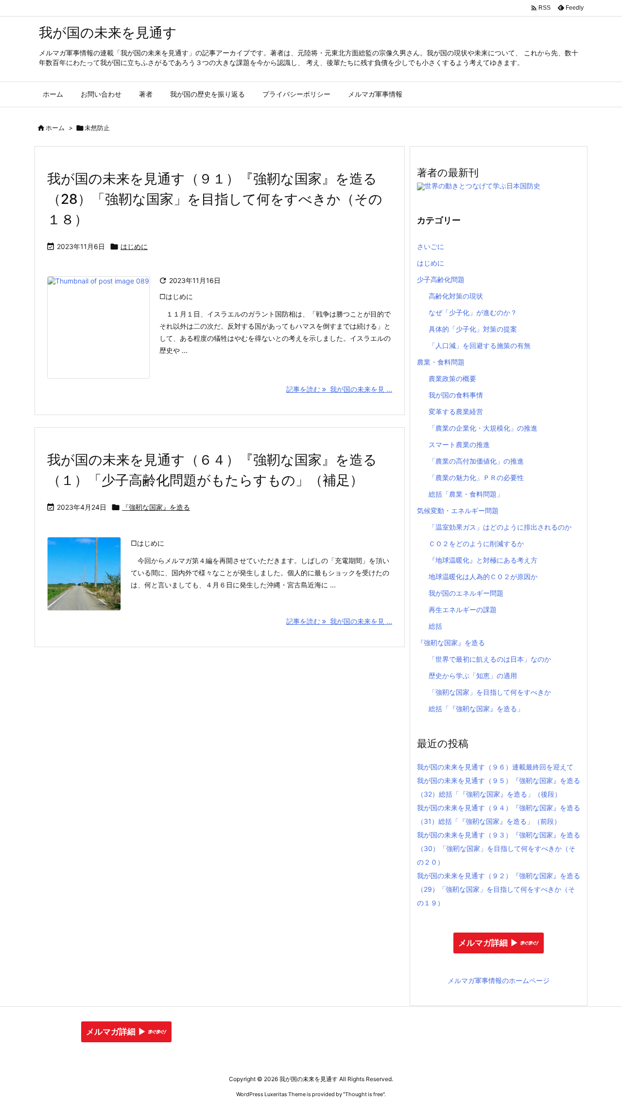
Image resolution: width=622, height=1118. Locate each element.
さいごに (430, 246)
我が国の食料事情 (456, 395)
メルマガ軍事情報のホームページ (499, 980)
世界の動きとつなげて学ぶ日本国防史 (482, 186)
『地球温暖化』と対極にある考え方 (483, 560)
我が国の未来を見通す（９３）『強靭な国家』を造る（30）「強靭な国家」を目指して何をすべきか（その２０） (498, 848)
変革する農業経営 (456, 411)
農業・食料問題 (441, 362)
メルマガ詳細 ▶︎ (488, 943)
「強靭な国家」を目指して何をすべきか (490, 692)
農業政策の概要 (452, 378)
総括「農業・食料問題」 (466, 494)
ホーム (55, 128)
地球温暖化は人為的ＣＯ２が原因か (483, 576)
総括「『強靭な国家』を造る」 (476, 708)
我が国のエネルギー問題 (466, 593)
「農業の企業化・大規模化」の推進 (483, 428)
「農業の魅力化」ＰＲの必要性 (476, 477)
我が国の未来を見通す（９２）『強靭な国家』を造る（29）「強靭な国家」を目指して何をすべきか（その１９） (498, 889)
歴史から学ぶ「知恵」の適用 (473, 675)
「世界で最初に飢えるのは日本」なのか (490, 659)
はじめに (134, 246)
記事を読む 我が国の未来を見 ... (339, 389)
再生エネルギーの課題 (463, 609)
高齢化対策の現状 (456, 296)
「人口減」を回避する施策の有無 (480, 345)
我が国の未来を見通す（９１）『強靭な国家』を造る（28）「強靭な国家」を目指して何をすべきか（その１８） (214, 199)
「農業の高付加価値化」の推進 (476, 461)
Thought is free (364, 1094)
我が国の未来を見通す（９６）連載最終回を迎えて (495, 767)
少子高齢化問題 (441, 279)
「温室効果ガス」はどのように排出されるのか (500, 527)
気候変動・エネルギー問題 (458, 510)
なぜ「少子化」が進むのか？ (473, 312)
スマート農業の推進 (459, 444)
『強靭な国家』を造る (156, 507)
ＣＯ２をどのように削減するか (476, 543)
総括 (435, 626)
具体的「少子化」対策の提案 (473, 329)
